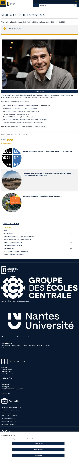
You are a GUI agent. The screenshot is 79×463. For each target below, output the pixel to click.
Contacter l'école (7, 378)
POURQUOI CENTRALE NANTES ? (13, 242)
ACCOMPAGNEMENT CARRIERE (13, 245)
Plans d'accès (5, 393)
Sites (76, 1)
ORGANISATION (8, 234)
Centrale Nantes (11, 223)
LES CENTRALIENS (9, 248)
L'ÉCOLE (6, 231)
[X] (10, 139)
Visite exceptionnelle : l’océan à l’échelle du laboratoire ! (42, 196)
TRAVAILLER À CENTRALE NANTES (14, 254)
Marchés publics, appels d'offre (11, 410)
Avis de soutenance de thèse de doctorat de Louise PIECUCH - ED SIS (47, 151)
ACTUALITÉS (7, 228)
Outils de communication (9, 416)
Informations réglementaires (10, 421)
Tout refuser (38, 456)
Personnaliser (38, 449)
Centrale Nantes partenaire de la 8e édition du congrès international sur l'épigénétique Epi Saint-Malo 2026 (48, 174)
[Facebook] (8, 140)
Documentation (6, 413)
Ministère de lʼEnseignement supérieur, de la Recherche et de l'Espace (25, 345)
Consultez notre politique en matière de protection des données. (19, 439)
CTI (2, 348)
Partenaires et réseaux (8, 424)
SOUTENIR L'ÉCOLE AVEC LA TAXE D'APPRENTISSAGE (19, 237)
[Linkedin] (12, 140)
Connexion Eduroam (7, 419)
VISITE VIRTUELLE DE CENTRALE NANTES (16, 251)
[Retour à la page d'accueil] (19, 3)
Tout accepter (38, 443)
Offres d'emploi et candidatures (11, 407)
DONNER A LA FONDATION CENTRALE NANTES (17, 240)
